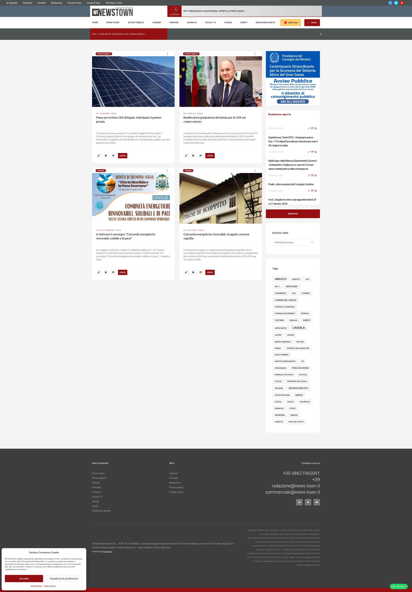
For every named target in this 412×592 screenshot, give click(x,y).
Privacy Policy (50, 586)
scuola (278, 402)
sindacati (279, 408)
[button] (167, 53)
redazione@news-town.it (296, 486)
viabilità (279, 422)
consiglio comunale (285, 307)
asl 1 (277, 286)
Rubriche (27, 3)
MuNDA (278, 348)
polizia (278, 381)
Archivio (293, 213)
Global (228, 22)
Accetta (23, 578)
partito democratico (285, 361)
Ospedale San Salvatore (298, 348)
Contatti (41, 3)
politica (303, 375)
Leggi (123, 155)
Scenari (156, 22)
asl (307, 279)
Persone (173, 22)
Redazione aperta (265, 22)
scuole (290, 402)
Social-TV (210, 22)
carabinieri (280, 293)
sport (293, 408)
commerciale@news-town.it (292, 492)
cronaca (305, 313)
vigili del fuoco (296, 422)
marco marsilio (283, 342)
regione (279, 388)
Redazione (56, 3)
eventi (306, 320)
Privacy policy (176, 487)
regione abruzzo (298, 388)
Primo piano (112, 22)
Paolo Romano (282, 355)
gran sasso (281, 328)
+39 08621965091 (301, 473)
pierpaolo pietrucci (284, 375)
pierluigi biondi (300, 368)
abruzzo (280, 279)
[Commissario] (293, 78)
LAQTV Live (293, 23)
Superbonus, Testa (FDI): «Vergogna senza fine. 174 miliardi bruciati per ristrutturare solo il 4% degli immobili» (293, 131)
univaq (294, 415)
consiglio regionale (285, 313)
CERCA (314, 23)
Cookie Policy (36, 586)
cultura (279, 320)
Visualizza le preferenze (64, 578)
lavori (278, 335)
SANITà (299, 395)
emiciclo (293, 320)
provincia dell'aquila (297, 381)
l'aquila (299, 327)
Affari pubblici (136, 22)
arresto (296, 279)
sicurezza (305, 402)
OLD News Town (114, 3)
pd (302, 361)
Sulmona (280, 415)
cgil (294, 293)
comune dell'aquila (285, 300)
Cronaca (192, 22)
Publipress (107, 552)
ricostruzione (282, 395)
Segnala (13, 3)
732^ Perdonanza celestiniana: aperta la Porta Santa (213, 11)
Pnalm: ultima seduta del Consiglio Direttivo (291, 174)
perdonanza (280, 368)
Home (95, 22)
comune (306, 293)
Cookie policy (176, 492)
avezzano (291, 286)
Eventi (243, 22)
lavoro (290, 335)
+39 (316, 480)
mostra (300, 342)
